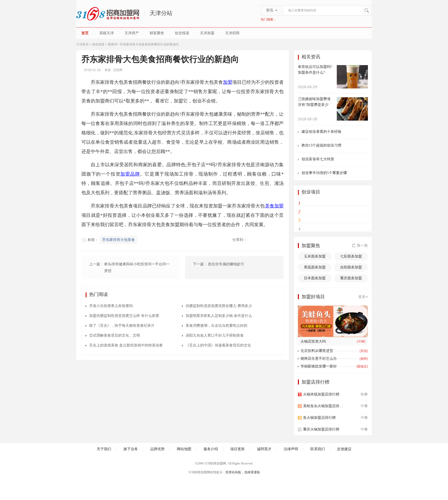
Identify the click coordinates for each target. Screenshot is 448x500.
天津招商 (232, 33)
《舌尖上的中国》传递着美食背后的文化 (218, 345)
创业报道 (182, 33)
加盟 (227, 82)
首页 (85, 33)
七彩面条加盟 (351, 256)
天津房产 (131, 33)
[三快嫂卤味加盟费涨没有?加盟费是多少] (352, 108)
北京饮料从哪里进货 (316, 351)
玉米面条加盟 (315, 256)
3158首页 (82, 44)
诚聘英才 (264, 449)
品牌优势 (157, 449)
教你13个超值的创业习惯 (321, 145)
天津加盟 (207, 33)
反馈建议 (344, 449)
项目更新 (237, 449)
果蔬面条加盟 (315, 267)
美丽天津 (106, 33)
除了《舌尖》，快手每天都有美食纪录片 (122, 326)
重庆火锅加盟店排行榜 (321, 429)
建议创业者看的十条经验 (321, 132)
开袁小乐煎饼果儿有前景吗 (111, 306)
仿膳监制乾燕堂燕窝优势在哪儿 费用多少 (219, 306)
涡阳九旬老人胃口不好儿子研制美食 (215, 335)
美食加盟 (274, 206)
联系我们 (317, 449)
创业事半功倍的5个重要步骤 (324, 173)
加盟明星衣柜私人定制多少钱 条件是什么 (219, 316)
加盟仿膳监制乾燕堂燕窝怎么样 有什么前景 (124, 316)
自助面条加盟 (351, 267)
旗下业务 (130, 449)
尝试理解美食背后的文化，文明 (114, 335)
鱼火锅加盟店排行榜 (319, 418)
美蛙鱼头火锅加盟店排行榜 (324, 406)
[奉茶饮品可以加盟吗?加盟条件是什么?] (352, 76)
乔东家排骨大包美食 (118, 240)
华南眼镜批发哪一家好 (318, 366)
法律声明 (291, 449)
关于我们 (104, 449)
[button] (340, 334)
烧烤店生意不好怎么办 (318, 358)
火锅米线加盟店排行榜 (321, 394)
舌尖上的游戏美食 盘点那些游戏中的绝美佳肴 (126, 345)
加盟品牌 (130, 174)
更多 (363, 296)
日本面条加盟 (315, 278)
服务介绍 (211, 449)
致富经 (112, 44)
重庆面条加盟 (351, 278)
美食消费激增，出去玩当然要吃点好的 (216, 326)
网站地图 (184, 449)
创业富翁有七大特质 (318, 159)
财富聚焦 (157, 33)
